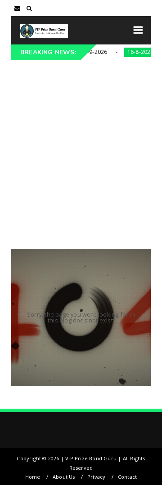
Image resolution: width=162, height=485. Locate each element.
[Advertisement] (81, 145)
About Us (64, 476)
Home (32, 476)
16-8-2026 (131, 52)
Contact (127, 476)
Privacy (96, 476)
